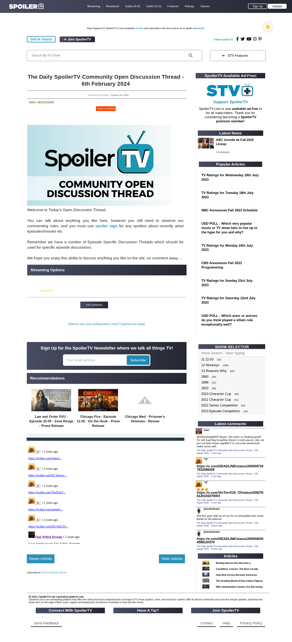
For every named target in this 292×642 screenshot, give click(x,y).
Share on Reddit (106, 108)
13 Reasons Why (214, 371)
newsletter (199, 28)
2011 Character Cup (216, 399)
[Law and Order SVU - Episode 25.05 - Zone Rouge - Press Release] (51, 412)
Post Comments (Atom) (54, 572)
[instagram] (254, 39)
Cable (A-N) (132, 6)
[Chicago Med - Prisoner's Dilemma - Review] (145, 412)
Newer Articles (40, 559)
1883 (204, 376)
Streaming (93, 6)
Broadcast (112, 6)
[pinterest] (260, 39)
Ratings (189, 6)
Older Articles (172, 559)
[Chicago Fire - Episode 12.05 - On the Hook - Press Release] (98, 412)
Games (205, 6)
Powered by (33, 290)
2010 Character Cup (216, 394)
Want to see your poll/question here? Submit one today (106, 324)
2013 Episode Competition (220, 411)
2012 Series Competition (219, 405)
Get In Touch (41, 39)
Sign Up (257, 6)
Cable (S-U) (153, 6)
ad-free (139, 28)
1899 (204, 382)
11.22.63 (207, 359)
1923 (204, 388)
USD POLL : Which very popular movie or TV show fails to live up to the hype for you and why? (229, 228)
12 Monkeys (210, 365)
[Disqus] (106, 494)
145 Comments (94, 305)
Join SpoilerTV (79, 39)
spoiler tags (106, 226)
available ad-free (245, 109)
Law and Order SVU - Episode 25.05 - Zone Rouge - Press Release (51, 421)
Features (173, 6)
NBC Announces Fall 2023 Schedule (229, 210)
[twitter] (242, 39)
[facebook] (237, 39)
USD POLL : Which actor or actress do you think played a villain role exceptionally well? (229, 320)
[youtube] (249, 39)
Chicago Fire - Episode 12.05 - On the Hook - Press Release (98, 421)
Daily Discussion (41, 102)
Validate (277, 6)
